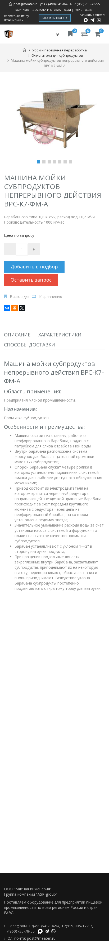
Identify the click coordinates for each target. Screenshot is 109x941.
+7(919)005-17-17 (76, 925)
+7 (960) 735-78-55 (86, 4)
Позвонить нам (14, 20)
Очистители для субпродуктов (57, 55)
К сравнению (50, 296)
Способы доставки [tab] (29, 344)
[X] (22, 308)
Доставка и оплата (47, 10)
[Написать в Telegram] (92, 20)
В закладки (20, 296)
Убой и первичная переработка (59, 50)
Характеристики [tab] (59, 334)
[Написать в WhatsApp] (99, 20)
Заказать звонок (54, 18)
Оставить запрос (31, 280)
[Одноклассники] (14, 308)
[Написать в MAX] (85, 20)
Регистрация (83, 10)
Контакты (22, 10)
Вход (67, 10)
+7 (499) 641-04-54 (57, 4)
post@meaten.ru (26, 4)
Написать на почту (16, 15)
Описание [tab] (17, 334)
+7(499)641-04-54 (44, 925)
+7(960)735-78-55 (19, 931)
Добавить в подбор (34, 266)
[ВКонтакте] (7, 308)
